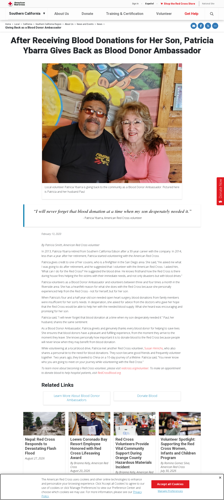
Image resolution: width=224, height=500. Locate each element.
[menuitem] (25, 13)
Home (8, 24)
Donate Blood (147, 396)
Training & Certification (124, 14)
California (27, 24)
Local (17, 24)
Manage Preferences (170, 491)
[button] (212, 14)
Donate (87, 14)
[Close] (220, 477)
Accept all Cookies (170, 484)
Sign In (135, 4)
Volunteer (164, 14)
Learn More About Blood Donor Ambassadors (77, 398)
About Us (61, 14)
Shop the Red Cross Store (179, 4)
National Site (208, 4)
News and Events (85, 24)
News (99, 24)
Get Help (191, 14)
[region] (112, 487)
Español (149, 4)
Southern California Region (48, 24)
